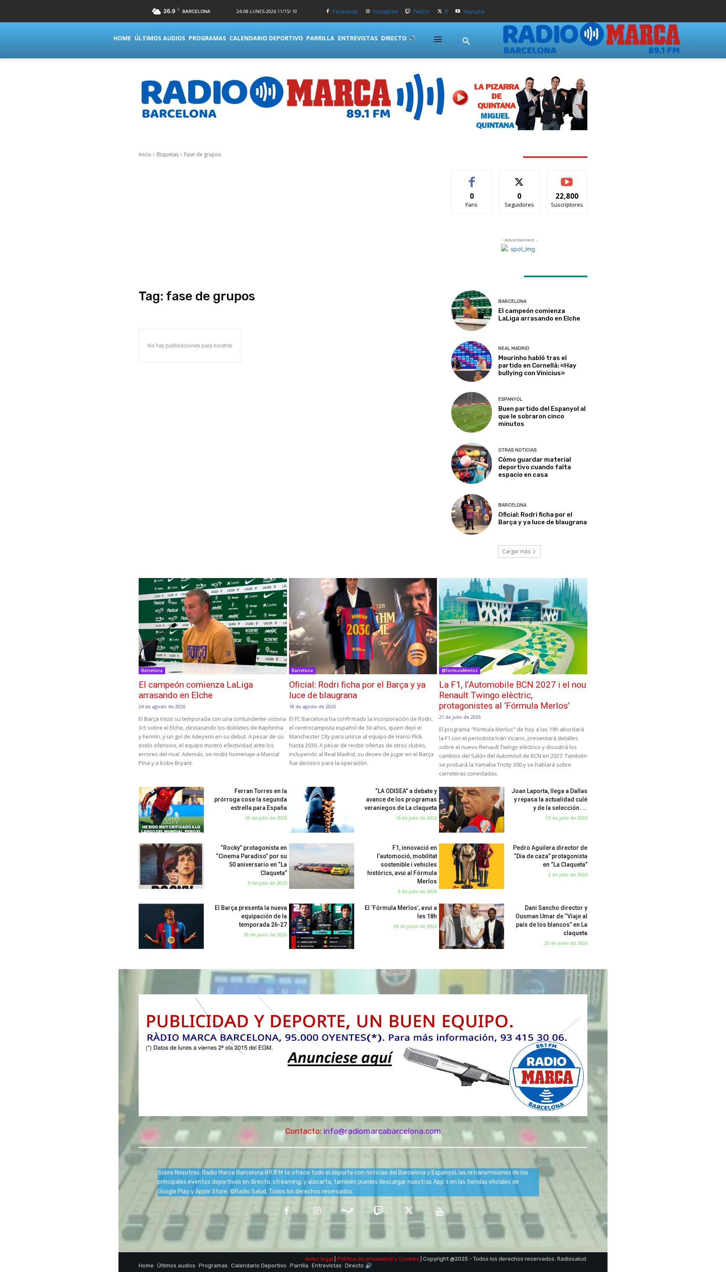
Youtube (474, 11)
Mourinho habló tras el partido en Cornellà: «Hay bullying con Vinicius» (537, 365)
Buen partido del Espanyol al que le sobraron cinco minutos (542, 416)
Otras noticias (517, 450)
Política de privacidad (365, 1259)
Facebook (345, 11)
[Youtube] (458, 12)
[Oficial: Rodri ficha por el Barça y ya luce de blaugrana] (471, 514)
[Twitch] (408, 12)
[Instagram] (368, 12)
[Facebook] (327, 12)
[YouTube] (439, 1211)
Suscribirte (567, 177)
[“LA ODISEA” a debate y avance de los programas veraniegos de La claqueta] (321, 810)
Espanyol (510, 399)
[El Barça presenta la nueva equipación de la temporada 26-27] (171, 926)
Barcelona (512, 301)
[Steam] (347, 1211)
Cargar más (516, 551)
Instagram (385, 11)
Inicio (145, 154)
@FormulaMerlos (460, 670)
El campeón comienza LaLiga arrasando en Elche (539, 314)
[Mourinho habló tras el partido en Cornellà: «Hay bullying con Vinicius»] (471, 361)
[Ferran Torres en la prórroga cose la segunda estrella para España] (171, 810)
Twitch (421, 11)
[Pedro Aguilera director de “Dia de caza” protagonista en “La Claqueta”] (471, 866)
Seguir (519, 177)
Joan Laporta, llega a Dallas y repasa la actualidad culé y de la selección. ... (549, 799)
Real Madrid (513, 348)
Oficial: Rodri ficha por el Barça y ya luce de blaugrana (542, 518)
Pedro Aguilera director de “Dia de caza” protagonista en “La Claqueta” (550, 856)
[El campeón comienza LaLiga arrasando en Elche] (471, 310)
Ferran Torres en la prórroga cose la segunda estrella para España (250, 799)
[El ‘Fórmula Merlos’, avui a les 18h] (321, 926)
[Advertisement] (285, 223)
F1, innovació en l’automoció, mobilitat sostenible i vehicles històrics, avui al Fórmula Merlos (402, 864)
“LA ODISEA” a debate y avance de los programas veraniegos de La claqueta (400, 799)
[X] (440, 12)
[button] (466, 41)
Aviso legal (319, 1259)
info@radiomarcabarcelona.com (382, 1131)
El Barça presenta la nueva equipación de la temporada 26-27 (251, 916)
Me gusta (472, 177)
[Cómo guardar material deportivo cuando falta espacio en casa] (471, 463)
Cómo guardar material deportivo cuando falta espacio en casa (534, 467)
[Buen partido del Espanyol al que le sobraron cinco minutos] (471, 412)
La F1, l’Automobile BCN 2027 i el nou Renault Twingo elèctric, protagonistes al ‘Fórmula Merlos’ (512, 695)
